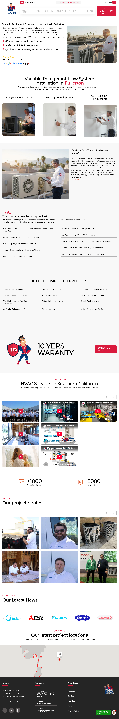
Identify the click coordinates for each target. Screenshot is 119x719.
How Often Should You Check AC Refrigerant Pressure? (83, 254)
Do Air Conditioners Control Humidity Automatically (82, 248)
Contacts (71, 706)
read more (75, 179)
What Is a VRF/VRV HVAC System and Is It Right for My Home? (86, 241)
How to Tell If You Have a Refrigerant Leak (77, 229)
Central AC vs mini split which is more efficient (21, 250)
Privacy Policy (73, 711)
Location (71, 701)
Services (71, 696)
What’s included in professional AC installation (20, 237)
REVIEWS (60, 11)
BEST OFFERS (25, 11)
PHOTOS (90, 11)
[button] (114, 513)
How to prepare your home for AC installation (20, 244)
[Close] (60, 654)
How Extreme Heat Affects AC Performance (78, 235)
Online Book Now (104, 349)
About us (71, 691)
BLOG (81, 11)
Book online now (102, 11)
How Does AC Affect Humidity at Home (18, 256)
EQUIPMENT (71, 11)
